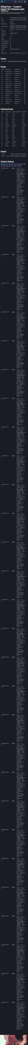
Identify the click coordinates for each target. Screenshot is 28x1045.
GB (19, 164)
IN (24, 164)
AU (6, 164)
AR (4, 164)
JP (2, 165)
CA (12, 164)
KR (4, 165)
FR (17, 164)
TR (15, 165)
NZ (7, 165)
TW (17, 165)
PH (9, 165)
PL (12, 165)
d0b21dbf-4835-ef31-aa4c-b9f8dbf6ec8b (19, 156)
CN (14, 164)
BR (9, 164)
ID (22, 164)
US (20, 165)
